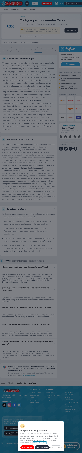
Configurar (56, 447)
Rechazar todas (42, 447)
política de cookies (39, 443)
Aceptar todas (27, 447)
